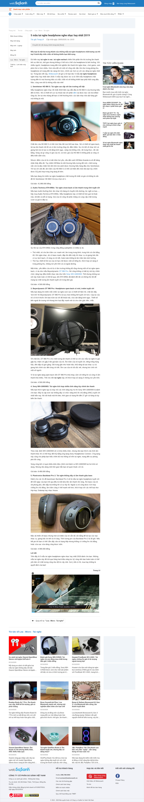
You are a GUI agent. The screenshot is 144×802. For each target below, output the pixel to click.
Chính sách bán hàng (63, 784)
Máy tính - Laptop (16, 45)
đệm (75, 93)
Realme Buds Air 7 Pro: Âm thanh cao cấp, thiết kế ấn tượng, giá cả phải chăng (22, 704)
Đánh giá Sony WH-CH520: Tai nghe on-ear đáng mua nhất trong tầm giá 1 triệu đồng (53, 659)
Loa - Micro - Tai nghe (42, 30)
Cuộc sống (29, 14)
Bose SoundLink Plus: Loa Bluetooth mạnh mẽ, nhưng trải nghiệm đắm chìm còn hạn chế (52, 704)
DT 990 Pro (63, 271)
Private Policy (120, 780)
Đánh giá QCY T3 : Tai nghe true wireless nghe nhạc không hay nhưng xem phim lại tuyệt (111, 115)
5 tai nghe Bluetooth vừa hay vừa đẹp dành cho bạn (118, 88)
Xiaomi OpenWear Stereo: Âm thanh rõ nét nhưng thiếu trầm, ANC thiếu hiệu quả (21, 750)
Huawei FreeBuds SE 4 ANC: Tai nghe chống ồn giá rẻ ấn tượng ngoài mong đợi (85, 659)
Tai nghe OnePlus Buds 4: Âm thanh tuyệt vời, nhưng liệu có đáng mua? (52, 750)
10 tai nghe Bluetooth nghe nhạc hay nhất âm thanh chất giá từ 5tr (113, 144)
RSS (117, 783)
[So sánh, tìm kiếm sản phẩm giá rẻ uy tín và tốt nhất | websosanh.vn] (18, 3)
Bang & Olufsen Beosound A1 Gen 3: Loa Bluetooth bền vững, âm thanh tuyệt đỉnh (86, 704)
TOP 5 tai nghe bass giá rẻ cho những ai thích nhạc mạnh (112, 125)
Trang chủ (12, 30)
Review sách (72, 14)
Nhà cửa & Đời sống (107, 14)
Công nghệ (17, 14)
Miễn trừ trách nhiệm (63, 787)
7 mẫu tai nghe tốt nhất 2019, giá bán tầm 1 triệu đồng (112, 134)
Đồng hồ (13, 55)
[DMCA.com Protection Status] (32, 795)
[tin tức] (10, 14)
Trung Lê (96, 570)
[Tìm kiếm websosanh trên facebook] (118, 776)
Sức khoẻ (82, 14)
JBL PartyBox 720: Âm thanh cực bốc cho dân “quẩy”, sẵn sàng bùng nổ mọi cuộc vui (85, 750)
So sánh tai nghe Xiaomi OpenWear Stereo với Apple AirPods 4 (23, 658)
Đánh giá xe (92, 14)
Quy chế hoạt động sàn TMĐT (66, 794)
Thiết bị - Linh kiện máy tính (18, 65)
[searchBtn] (98, 3)
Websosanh (53, 74)
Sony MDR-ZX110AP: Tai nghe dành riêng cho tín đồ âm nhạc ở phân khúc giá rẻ (113, 105)
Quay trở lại (50, 621)
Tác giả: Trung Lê (37, 39)
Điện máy (40, 14)
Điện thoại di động (16, 36)
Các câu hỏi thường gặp (64, 781)
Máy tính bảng (15, 41)
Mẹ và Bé (61, 14)
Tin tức (20, 30)
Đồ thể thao (51, 14)
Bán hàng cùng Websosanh (126, 3)
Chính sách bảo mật (62, 790)
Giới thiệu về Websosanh (95, 781)
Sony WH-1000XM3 (74, 274)
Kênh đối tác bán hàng (94, 787)
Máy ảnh (13, 50)
